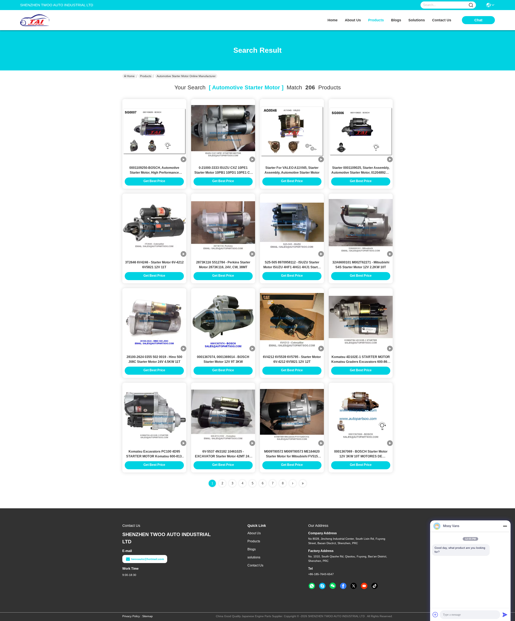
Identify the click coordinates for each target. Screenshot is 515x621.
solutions (416, 20)
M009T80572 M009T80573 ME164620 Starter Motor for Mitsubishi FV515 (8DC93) (292, 456)
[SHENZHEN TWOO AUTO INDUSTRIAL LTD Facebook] (343, 586)
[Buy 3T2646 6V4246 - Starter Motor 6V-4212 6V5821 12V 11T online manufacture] (154, 225)
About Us (254, 533)
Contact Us (255, 565)
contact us (441, 20)
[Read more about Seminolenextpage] (292, 483)
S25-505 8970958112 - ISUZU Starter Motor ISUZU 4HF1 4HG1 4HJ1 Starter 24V (292, 267)
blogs (396, 20)
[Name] (471, 5)
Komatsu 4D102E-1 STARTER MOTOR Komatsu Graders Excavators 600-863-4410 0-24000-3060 (360, 361)
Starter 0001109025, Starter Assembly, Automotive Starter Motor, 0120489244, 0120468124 (360, 172)
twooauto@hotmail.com (147, 559)
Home (333, 20)
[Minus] (505, 526)
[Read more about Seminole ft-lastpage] (302, 483)
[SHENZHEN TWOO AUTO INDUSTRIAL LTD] (42, 20)
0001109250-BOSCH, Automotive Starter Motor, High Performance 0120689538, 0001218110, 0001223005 (154, 172)
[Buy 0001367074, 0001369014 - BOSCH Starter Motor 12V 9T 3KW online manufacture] (223, 320)
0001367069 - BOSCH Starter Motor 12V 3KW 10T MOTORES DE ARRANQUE (360, 456)
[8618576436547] (311, 586)
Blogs (251, 549)
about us (353, 20)
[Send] (505, 614)
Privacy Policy (131, 616)
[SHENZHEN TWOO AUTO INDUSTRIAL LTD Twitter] (353, 586)
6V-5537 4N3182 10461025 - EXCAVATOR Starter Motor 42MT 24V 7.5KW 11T (223, 456)
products (376, 20)
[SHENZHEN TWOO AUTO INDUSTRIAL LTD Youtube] (364, 586)
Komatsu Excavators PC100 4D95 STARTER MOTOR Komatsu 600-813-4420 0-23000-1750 (154, 456)
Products (145, 76)
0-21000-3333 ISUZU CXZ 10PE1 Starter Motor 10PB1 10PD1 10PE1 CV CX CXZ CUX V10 (223, 172)
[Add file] (435, 614)
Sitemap (147, 616)
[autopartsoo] (322, 586)
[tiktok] (374, 586)
